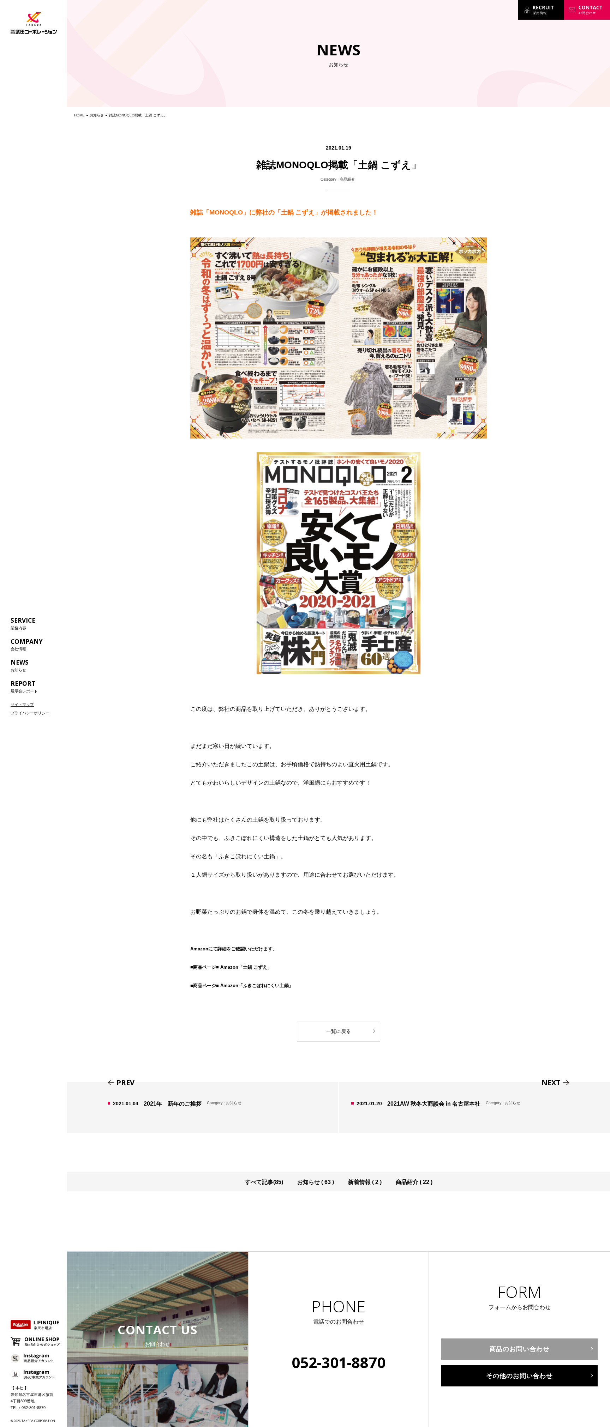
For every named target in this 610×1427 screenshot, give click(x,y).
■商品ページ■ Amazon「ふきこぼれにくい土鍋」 (241, 985)
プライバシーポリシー (30, 713)
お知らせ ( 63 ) (315, 1182)
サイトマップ (22, 704)
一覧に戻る (338, 1031)
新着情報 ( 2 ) (365, 1182)
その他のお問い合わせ (519, 1375)
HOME (79, 115)
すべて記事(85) (264, 1182)
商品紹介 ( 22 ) (414, 1182)
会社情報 (27, 644)
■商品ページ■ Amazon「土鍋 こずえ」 (231, 967)
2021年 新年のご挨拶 (202, 1107)
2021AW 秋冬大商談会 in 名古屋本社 (474, 1107)
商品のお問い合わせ (520, 1349)
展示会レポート (24, 686)
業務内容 (23, 623)
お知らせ (20, 665)
